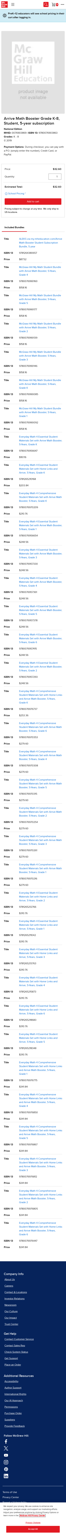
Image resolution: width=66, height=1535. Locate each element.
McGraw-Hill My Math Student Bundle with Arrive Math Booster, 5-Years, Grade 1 (40, 412)
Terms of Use (10, 1492)
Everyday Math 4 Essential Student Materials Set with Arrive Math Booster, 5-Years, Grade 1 (40, 525)
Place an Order (12, 1364)
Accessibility (11, 1381)
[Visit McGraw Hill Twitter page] (6, 1448)
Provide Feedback (14, 1426)
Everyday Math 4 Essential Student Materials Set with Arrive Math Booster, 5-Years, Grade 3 (40, 554)
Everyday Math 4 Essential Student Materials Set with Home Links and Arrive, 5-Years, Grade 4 (38, 981)
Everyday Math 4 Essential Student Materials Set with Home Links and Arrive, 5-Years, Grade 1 (38, 925)
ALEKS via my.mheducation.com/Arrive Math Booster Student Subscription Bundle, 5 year (40, 243)
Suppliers (9, 1419)
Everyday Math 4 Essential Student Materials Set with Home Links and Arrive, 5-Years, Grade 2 (38, 897)
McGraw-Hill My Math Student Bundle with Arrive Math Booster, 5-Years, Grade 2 (40, 327)
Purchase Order (13, 1413)
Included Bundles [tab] (14, 227)
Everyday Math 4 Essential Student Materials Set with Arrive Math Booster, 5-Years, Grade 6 (40, 638)
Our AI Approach (13, 1400)
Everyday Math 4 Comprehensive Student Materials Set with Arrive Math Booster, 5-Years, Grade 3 (40, 840)
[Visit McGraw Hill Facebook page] (6, 1441)
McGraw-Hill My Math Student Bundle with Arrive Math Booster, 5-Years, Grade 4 (40, 271)
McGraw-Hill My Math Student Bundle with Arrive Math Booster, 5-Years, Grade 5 (40, 299)
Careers (8, 1286)
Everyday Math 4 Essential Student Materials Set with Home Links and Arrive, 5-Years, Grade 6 (38, 1010)
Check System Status (16, 1352)
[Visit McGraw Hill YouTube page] (6, 1455)
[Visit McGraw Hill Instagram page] (6, 1462)
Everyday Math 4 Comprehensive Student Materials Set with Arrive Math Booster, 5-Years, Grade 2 (40, 812)
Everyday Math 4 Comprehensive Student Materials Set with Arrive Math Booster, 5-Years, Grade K (40, 497)
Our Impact (10, 1318)
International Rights (15, 1394)
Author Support (12, 1387)
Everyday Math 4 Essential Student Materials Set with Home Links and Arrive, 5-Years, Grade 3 (38, 953)
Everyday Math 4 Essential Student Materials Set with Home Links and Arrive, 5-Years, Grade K (38, 469)
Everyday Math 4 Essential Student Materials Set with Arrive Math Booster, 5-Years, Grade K (40, 440)
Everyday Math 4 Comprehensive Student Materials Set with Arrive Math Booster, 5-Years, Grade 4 (40, 755)
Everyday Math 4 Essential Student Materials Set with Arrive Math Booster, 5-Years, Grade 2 (40, 667)
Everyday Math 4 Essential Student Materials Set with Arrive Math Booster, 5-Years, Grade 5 (40, 610)
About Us (9, 1279)
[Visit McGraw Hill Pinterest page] (6, 1469)
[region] (33, 1518)
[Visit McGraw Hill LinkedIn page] (6, 1475)
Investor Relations (14, 1298)
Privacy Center (11, 1497)
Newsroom (10, 1305)
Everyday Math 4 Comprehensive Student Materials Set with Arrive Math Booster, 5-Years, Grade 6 (40, 727)
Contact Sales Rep (14, 1345)
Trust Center (11, 1324)
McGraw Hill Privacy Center (32, 1516)
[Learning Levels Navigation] (12, 4)
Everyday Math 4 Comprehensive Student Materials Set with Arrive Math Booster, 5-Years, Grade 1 (40, 868)
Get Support (11, 1358)
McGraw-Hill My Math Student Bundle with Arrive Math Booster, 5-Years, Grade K (40, 384)
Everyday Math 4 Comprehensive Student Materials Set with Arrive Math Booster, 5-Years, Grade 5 (40, 784)
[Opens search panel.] (46, 4)
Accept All (33, 1529)
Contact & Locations (15, 1292)
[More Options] (62, 4)
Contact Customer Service (19, 1339)
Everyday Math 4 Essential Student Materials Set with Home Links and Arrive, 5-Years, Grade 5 (38, 1038)
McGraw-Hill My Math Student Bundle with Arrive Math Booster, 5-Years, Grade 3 (40, 356)
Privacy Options (33, 1523)
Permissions (11, 1407)
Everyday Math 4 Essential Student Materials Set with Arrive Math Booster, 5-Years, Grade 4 (40, 582)
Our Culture (11, 1311)
